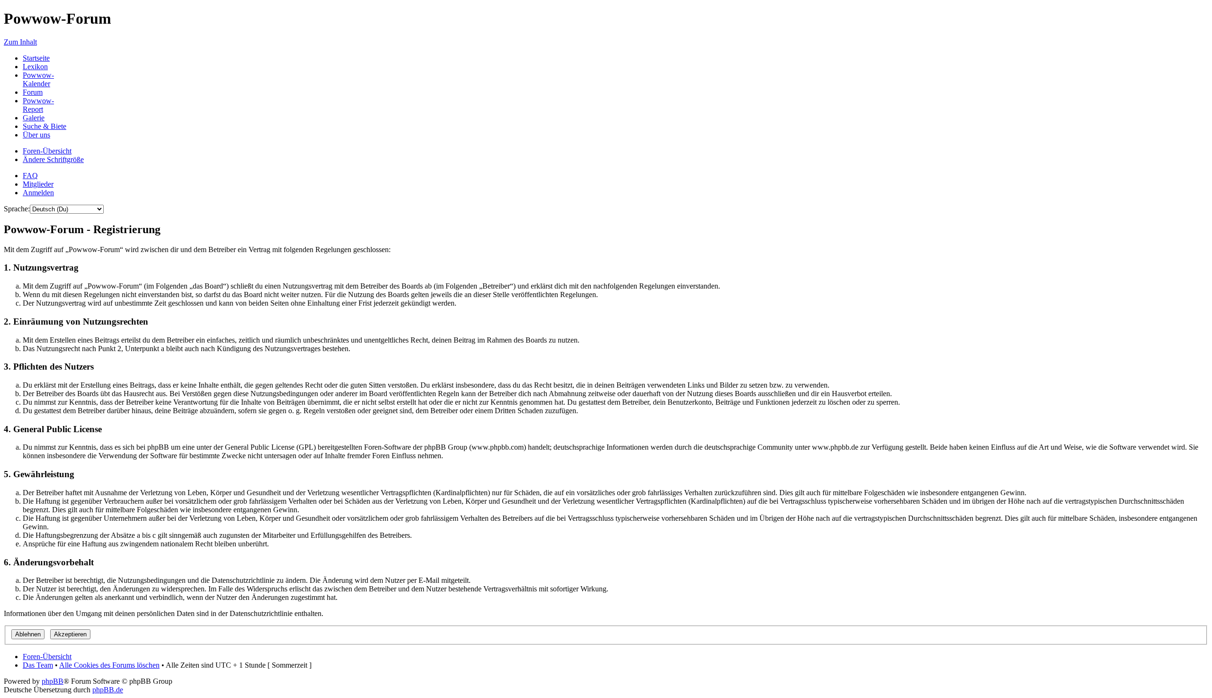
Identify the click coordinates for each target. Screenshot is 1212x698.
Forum (33, 92)
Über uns (36, 135)
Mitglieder (38, 184)
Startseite (36, 58)
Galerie (34, 118)
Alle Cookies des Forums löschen (109, 665)
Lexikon (35, 67)
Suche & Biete (44, 126)
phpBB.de (107, 690)
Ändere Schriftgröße (53, 159)
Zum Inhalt (20, 42)
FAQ (30, 176)
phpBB (52, 681)
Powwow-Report (38, 105)
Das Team (38, 665)
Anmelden (38, 193)
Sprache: (17, 209)
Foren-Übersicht (47, 151)
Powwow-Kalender (38, 79)
